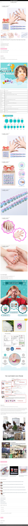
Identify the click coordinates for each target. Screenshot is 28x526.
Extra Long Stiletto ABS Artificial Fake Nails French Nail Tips (23, 475)
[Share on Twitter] (3, 52)
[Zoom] (1, 30)
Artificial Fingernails (5, 38)
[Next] (26, 18)
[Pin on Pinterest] (6, 52)
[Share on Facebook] (2, 52)
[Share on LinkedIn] (7, 52)
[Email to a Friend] (4, 52)
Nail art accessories (3, 499)
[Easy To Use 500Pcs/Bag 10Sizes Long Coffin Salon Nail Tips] (14, 470)
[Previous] (2, 18)
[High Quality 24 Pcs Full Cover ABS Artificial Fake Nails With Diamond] (5, 470)
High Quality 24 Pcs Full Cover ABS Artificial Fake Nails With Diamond (4, 475)
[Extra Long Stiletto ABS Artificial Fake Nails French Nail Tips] (23, 470)
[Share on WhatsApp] (1, 52)
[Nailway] (14, 2)
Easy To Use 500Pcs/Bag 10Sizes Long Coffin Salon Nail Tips (13, 475)
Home (1, 38)
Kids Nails (9, 38)
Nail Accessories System (4, 503)
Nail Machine (2, 500)
